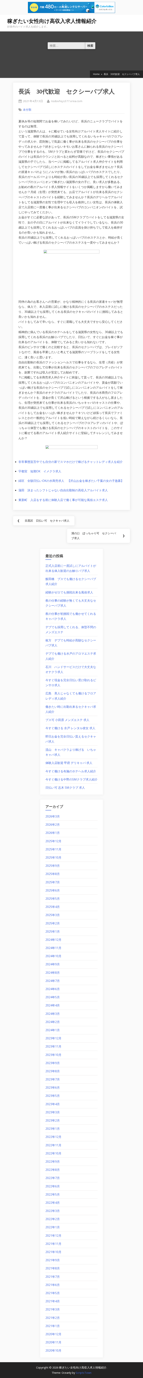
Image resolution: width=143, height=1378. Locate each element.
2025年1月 (52, 931)
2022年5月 (52, 1194)
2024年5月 (52, 997)
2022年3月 (52, 1211)
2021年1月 (52, 1326)
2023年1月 (52, 1129)
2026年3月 (52, 816)
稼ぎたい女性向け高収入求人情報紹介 (52, 21)
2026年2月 (52, 825)
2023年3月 (52, 1112)
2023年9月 (52, 1063)
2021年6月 (52, 1285)
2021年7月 (52, 1277)
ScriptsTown (83, 1372)
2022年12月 (53, 1137)
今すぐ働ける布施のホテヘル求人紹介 (70, 771)
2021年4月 (52, 1301)
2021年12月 (53, 1236)
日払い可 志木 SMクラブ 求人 (65, 788)
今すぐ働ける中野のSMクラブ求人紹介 (71, 779)
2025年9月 (52, 866)
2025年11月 (53, 849)
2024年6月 (52, 989)
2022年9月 (52, 1161)
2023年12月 (53, 1038)
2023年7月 (52, 1079)
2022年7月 (52, 1178)
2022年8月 (52, 1170)
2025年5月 (52, 899)
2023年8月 (52, 1071)
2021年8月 (52, 1268)
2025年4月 (52, 907)
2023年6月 (52, 1087)
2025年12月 (53, 841)
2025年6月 (52, 890)
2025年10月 (53, 857)
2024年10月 (53, 956)
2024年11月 (53, 948)
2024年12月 (53, 940)
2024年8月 (52, 973)
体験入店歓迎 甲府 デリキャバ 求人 (68, 763)
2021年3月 (52, 1309)
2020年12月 (53, 1334)
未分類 (27, 109)
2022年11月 (53, 1145)
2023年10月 (53, 1055)
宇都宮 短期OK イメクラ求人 (39, 471)
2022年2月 (52, 1219)
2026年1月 (52, 833)
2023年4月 (52, 1104)
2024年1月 (52, 1030)
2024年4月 (52, 1005)
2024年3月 (52, 1014)
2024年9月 (52, 964)
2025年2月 (52, 923)
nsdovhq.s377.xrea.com (66, 101)
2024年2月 (52, 1022)
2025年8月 (52, 874)
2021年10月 (53, 1252)
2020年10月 (53, 1350)
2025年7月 (52, 882)
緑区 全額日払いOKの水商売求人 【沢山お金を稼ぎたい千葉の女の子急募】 (71, 481)
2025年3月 (52, 915)
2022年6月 (52, 1186)
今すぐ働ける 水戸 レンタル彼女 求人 (70, 728)
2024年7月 (52, 981)
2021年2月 (52, 1318)
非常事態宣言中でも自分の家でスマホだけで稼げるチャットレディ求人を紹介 (70, 462)
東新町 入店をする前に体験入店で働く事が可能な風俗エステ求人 (63, 500)
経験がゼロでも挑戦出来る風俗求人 (69, 592)
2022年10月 (53, 1153)
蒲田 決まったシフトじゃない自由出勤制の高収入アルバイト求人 (63, 490)
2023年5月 (52, 1096)
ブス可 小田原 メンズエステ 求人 (67, 720)
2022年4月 (52, 1203)
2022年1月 (52, 1227)
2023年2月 (52, 1120)
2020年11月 (53, 1342)
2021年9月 (52, 1260)
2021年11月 (53, 1244)
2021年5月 (52, 1293)
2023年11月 (53, 1046)
